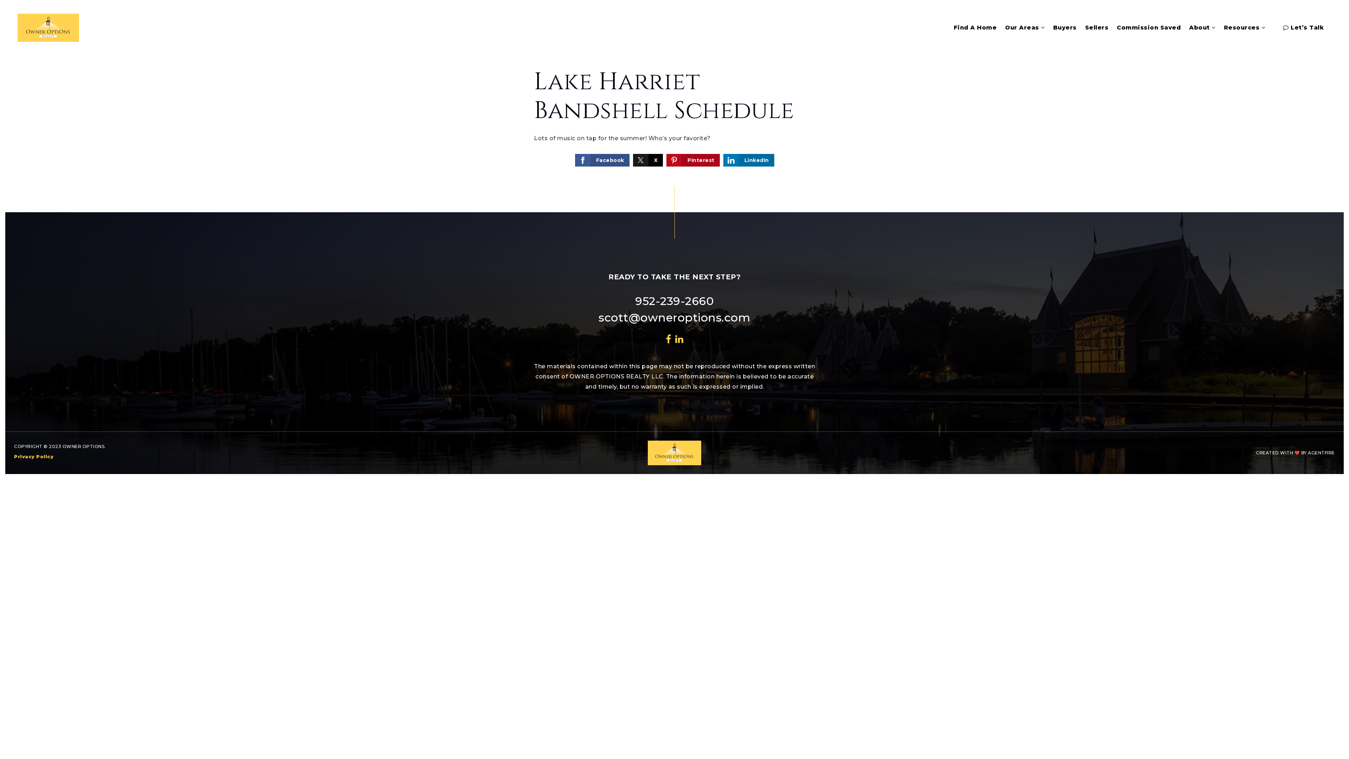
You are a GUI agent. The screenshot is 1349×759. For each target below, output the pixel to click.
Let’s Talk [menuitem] (1306, 27)
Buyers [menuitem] (1065, 27)
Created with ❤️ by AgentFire (1295, 452)
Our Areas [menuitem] (1023, 27)
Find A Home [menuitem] (975, 27)
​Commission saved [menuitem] (1149, 27)
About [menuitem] (1200, 27)
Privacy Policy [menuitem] (33, 456)
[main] (674, 118)
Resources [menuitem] (1243, 27)
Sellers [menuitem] (1097, 27)
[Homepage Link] (48, 27)
